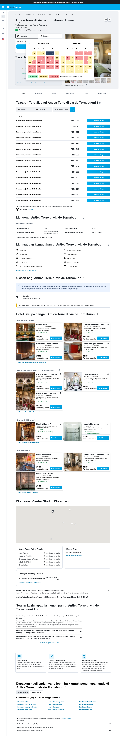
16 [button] (39, 62)
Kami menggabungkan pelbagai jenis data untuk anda (35, 727)
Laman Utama (19, 15)
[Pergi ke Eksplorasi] (3, 28)
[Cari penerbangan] (3, 13)
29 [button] (34, 71)
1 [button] (34, 53)
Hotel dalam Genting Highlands (27, 707)
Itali (26, 15)
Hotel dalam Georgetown (56, 702)
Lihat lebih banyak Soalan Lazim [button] (49, 643)
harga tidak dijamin (66, 718)
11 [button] (48, 58)
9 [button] (81, 58)
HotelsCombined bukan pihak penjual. (30, 724)
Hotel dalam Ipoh (53, 707)
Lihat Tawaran (55, 338)
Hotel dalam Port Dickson (56, 709)
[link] (32, 362)
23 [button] (39, 67)
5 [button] (52, 53)
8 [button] (34, 58)
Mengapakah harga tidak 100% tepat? (30, 730)
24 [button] (43, 67)
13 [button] (57, 58)
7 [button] (72, 58)
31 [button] (85, 71)
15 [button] (34, 62)
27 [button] (57, 67)
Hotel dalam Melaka (85, 709)
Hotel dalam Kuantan (86, 704)
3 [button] (43, 53)
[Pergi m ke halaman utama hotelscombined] (14, 7)
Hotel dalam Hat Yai (23, 702)
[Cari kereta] (3, 20)
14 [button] (30, 62)
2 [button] (81, 53)
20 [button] (57, 62)
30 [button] (39, 71)
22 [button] (34, 67)
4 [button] (90, 53)
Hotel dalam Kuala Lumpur (87, 702)
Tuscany (35, 15)
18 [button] (48, 62)
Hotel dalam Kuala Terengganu (26, 704)
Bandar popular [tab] (23, 692)
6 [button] (67, 58)
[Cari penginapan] (3, 16)
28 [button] (30, 71)
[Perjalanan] (3, 34)
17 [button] (43, 62)
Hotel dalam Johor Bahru (25, 709)
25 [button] (48, 67)
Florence (46, 15)
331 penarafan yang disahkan (37, 30)
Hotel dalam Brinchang (55, 704)
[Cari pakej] (3, 24)
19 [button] (52, 62)
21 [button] (30, 67)
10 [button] (43, 58)
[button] (118, 2)
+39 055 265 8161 (21, 27)
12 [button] (52, 58)
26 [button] (52, 67)
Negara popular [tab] (37, 692)
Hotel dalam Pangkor (86, 707)
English (80, 2)
